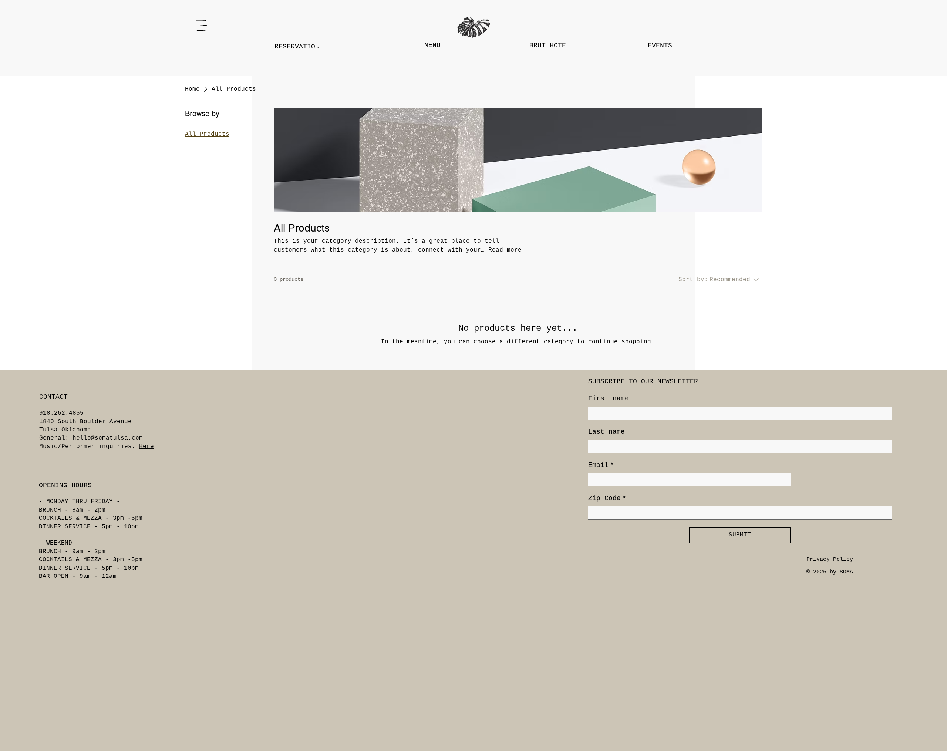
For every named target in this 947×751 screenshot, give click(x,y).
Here (146, 446)
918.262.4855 (61, 413)
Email (601, 465)
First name (608, 398)
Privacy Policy (829, 559)
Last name (606, 431)
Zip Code (607, 498)
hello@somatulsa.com (108, 438)
